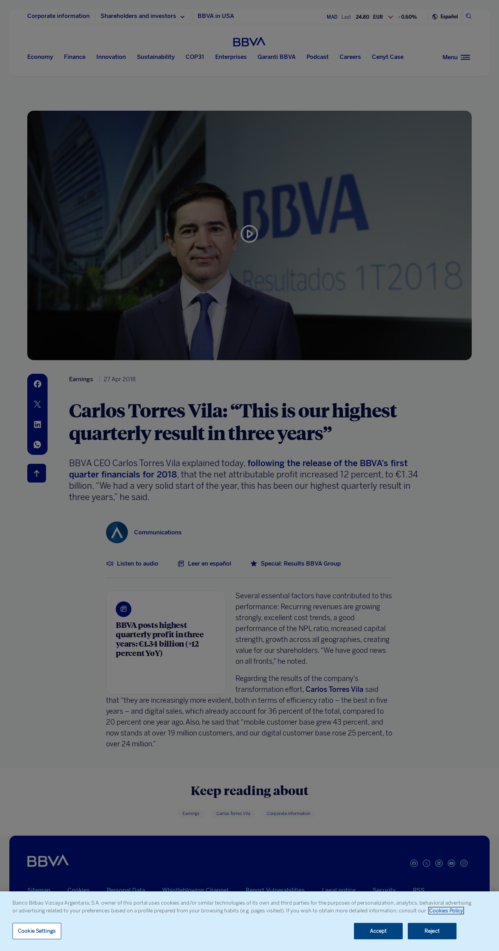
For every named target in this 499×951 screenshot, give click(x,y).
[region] (249, 921)
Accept (378, 931)
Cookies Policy (446, 911)
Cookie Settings (37, 931)
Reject (432, 931)
